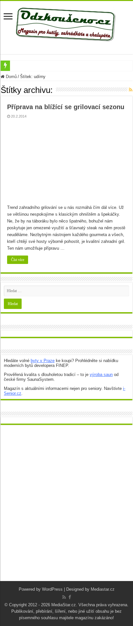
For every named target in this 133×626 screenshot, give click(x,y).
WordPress (52, 589)
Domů (11, 76)
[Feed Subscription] (130, 89)
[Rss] (64, 597)
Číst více (17, 259)
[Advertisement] (66, 508)
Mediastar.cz (103, 589)
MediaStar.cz (63, 604)
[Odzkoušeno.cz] (66, 23)
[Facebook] (70, 597)
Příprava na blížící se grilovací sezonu (65, 106)
